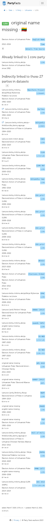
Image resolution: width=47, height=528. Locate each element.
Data (10, 10)
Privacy (16, 520)
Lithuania (28, 10)
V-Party (18, 10)
